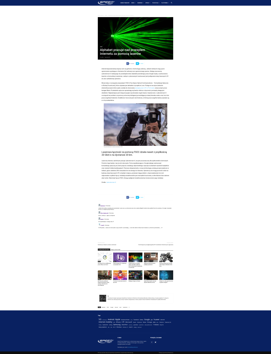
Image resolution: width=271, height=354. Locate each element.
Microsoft (128, 322)
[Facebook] (151, 342)
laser (120, 307)
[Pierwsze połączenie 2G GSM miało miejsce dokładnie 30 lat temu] (166, 257)
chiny (131, 319)
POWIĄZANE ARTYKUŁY (104, 249)
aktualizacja (104, 319)
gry (152, 319)
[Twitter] (155, 342)
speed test (141, 324)
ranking (110, 324)
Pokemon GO (168, 322)
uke (109, 327)
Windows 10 (125, 327)
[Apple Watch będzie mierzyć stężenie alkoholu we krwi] (151, 275)
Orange (149, 322)
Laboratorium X (111, 182)
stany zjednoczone (148, 324)
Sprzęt (147, 2)
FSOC (108, 307)
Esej (145, 261)
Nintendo (139, 322)
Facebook (136, 319)
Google (111, 307)
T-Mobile (156, 324)
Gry (114, 279)
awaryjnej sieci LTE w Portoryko (144, 88)
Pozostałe (155, 2)
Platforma (164, 2)
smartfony (130, 324)
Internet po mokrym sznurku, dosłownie (107, 244)
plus (157, 322)
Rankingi (139, 2)
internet (116, 307)
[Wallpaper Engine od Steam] (135, 275)
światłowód (125, 307)
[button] (171, 3)
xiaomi (131, 327)
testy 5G (162, 324)
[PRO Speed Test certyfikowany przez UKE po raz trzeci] (105, 257)
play (154, 322)
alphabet (103, 307)
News (132, 2)
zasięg (135, 327)
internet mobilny (105, 322)
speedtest (135, 324)
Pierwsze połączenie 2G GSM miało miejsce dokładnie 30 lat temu (165, 265)
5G (100, 319)
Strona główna (101, 15)
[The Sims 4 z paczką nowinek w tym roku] (120, 275)
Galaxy (141, 319)
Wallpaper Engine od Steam (134, 281)
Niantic (134, 322)
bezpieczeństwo (125, 319)
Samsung (117, 324)
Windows (119, 327)
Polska (100, 324)
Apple (145, 279)
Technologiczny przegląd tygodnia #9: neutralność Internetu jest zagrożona (155, 244)
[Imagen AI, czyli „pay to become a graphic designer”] (166, 275)
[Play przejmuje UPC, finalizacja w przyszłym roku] (120, 257)
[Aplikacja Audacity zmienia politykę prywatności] (151, 257)
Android (130, 261)
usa (111, 327)
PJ (102, 57)
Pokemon (161, 322)
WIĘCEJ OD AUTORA (115, 249)
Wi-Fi (114, 327)
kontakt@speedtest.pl (133, 347)
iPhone (118, 322)
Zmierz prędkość (124, 2)
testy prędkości (103, 327)
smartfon (125, 324)
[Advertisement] (135, 10)
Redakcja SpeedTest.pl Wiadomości (166, 352)
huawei (156, 319)
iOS (114, 322)
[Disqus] (135, 221)
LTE (123, 322)
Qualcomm (105, 325)
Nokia (144, 322)
